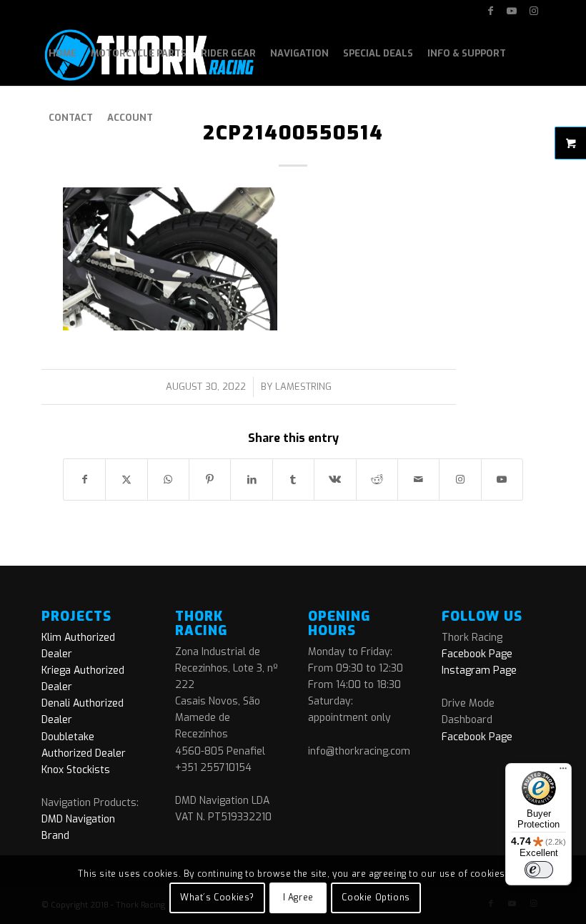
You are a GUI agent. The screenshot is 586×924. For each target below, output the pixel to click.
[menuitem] (62, 53)
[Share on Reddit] (377, 479)
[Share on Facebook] (84, 479)
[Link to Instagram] (534, 10)
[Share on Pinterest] (209, 479)
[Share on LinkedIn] (251, 479)
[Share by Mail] (418, 479)
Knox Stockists (75, 770)
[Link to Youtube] (512, 10)
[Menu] (563, 771)
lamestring (303, 386)
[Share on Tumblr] (293, 479)
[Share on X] (126, 479)
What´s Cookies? (217, 897)
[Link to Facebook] (490, 10)
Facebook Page (477, 654)
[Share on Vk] (334, 479)
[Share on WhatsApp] (168, 479)
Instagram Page (479, 670)
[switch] (539, 869)
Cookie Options (375, 897)
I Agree (298, 897)
